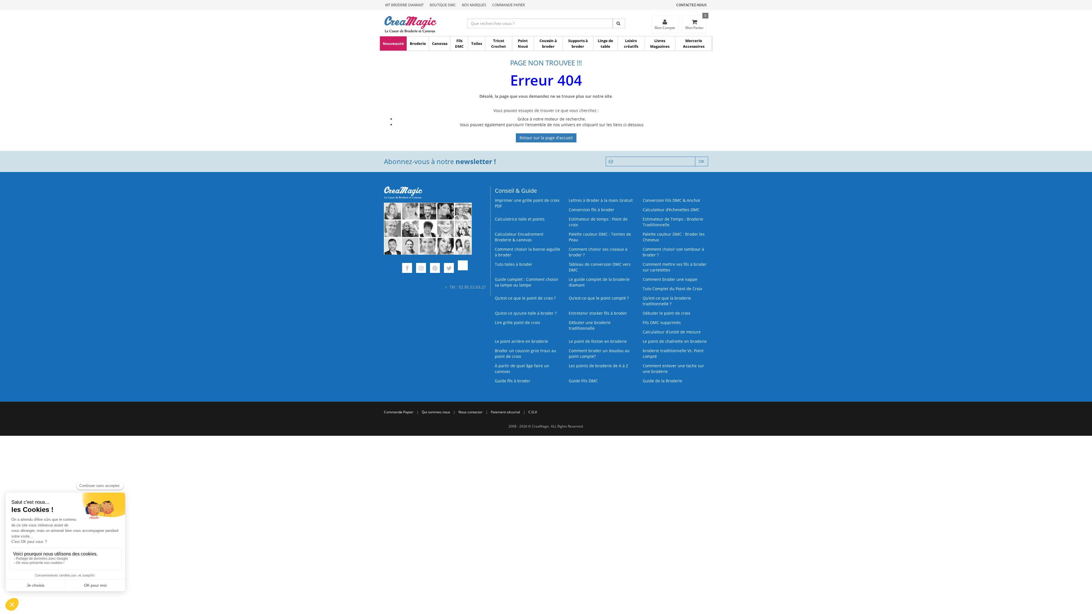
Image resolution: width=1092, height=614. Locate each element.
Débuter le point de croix (666, 313)
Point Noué (523, 43)
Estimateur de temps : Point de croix (598, 221)
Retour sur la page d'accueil (546, 137)
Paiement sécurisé (505, 412)
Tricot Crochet (498, 43)
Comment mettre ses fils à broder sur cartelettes (675, 267)
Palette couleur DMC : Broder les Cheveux (674, 236)
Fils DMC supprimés (662, 322)
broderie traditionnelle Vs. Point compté (673, 353)
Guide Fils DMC (583, 380)
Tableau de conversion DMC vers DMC (600, 267)
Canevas (439, 43)
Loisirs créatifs (631, 43)
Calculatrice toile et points (520, 219)
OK (701, 161)
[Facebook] (407, 268)
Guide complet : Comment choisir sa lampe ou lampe (527, 282)
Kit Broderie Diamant (404, 5)
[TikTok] (463, 268)
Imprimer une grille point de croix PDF (527, 203)
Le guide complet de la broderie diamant (599, 282)
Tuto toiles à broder (513, 264)
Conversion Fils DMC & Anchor (671, 200)
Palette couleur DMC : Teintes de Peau (600, 236)
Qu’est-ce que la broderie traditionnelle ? (667, 300)
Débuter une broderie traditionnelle (590, 325)
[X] (449, 268)
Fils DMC (459, 43)
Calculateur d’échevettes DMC (671, 209)
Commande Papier (508, 5)
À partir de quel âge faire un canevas (522, 368)
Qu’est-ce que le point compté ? (599, 298)
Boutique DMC (443, 5)
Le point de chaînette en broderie (675, 341)
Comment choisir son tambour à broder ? (673, 252)
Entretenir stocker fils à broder (598, 313)
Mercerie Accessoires (693, 43)
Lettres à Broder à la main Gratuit (601, 200)
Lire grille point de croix (517, 322)
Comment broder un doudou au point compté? (599, 353)
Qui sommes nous (436, 412)
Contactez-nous (691, 5)
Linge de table (605, 43)
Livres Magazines (659, 43)
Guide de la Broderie (662, 380)
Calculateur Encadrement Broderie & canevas (519, 236)
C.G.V (532, 412)
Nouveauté (393, 43)
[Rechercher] (619, 23)
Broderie (418, 43)
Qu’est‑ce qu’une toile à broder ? (526, 313)
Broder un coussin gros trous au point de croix (525, 353)
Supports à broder (578, 43)
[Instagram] (421, 268)
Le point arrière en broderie (521, 341)
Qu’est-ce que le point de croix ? (525, 298)
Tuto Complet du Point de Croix (672, 288)
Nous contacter (470, 412)
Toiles (476, 43)
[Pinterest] (435, 268)
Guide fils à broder (512, 380)
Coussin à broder (548, 43)
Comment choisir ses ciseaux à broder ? (598, 252)
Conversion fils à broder (591, 209)
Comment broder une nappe (670, 279)
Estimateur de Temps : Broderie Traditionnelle (673, 221)
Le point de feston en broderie (598, 341)
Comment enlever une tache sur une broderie (673, 368)
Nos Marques (474, 5)
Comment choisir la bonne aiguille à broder (527, 252)
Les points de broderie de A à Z (598, 365)
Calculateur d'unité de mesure (672, 332)
